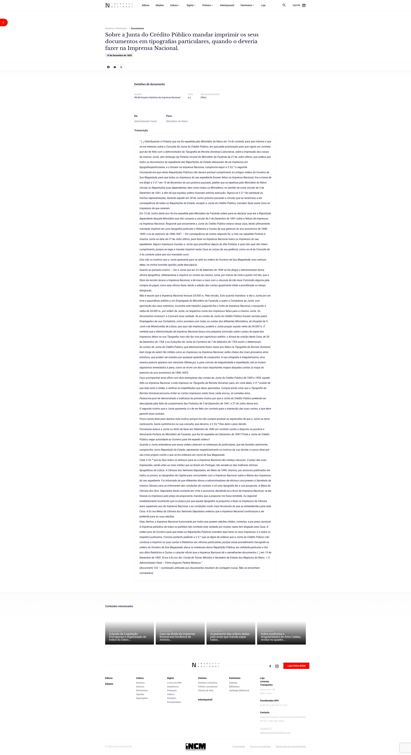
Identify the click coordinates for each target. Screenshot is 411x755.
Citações (171, 698)
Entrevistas (142, 690)
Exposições (142, 698)
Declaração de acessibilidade (291, 746)
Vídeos (170, 694)
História (233, 682)
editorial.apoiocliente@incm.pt (275, 732)
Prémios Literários (207, 682)
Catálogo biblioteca (239, 690)
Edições (160, 5)
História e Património (116, 28)
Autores (140, 686)
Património (246, 5)
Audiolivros (173, 686)
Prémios (206, 5)
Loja (263, 5)
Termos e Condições (260, 746)
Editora (145, 5)
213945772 (266, 728)
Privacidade (239, 746)
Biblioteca (234, 686)
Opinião (140, 694)
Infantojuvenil (227, 5)
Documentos (127, 635)
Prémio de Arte (205, 690)
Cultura (174, 5)
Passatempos (174, 702)
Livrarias (264, 681)
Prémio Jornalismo (208, 686)
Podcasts (172, 690)
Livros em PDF (174, 682)
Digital (190, 5)
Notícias (140, 682)
